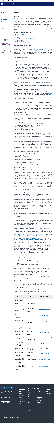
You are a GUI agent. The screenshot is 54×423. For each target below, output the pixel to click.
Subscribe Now (5, 402)
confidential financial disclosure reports (28, 176)
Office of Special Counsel (22, 145)
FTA (28, 398)
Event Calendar (4, 24)
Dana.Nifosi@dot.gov (43, 343)
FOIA (10, 415)
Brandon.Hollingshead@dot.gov (45, 359)
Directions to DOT (5, 14)
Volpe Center (39, 400)
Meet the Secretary (22, 389)
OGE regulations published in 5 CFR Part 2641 (28, 235)
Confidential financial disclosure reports (31, 239)
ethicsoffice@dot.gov (6, 43)
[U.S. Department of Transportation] (12, 4)
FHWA (29, 392)
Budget (2, 21)
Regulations (21, 399)
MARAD (29, 402)
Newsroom (20, 393)
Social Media (21, 395)
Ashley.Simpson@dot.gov (44, 332)
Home (3, 6)
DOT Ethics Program (20, 41)
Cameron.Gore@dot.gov (43, 348)
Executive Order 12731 (38, 49)
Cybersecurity (48, 389)
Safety (47, 391)
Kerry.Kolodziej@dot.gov (44, 353)
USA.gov (2, 415)
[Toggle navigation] (52, 3)
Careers (20, 403)
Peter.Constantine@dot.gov (44, 309)
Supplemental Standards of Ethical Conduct (25, 35)
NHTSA (29, 404)
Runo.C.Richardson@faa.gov (44, 321)
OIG (28, 406)
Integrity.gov (50, 174)
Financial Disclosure (20, 40)
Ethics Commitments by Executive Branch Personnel (26, 38)
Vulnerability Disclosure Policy (6, 417)
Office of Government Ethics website (40, 291)
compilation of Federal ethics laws (22, 164)
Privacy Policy (6, 415)
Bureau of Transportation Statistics (39, 397)
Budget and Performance (16, 415)
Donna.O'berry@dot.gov (43, 366)
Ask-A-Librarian (39, 402)
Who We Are (3, 12)
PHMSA (29, 410)
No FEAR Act (24, 415)
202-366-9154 (7, 44)
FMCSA (29, 394)
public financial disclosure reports (20, 171)
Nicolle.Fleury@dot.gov (43, 326)
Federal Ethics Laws (20, 37)
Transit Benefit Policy (22, 401)
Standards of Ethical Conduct (22, 34)
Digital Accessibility (15, 417)
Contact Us (3, 17)
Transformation (48, 393)
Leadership (20, 397)
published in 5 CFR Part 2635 (34, 82)
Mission (6, 6)
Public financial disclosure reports (29, 238)
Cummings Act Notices (30, 415)
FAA (28, 390)
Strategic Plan (4, 19)
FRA (28, 396)
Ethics (4, 30)
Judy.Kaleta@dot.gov (43, 302)
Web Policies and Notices (42, 415)
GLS (28, 400)
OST (28, 408)
